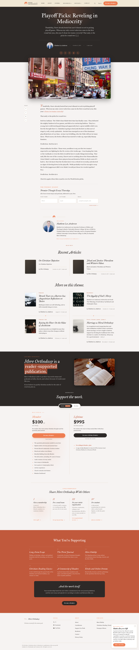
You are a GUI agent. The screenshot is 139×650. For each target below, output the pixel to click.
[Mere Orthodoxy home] (31, 3)
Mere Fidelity (100, 622)
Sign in (100, 3)
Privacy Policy (79, 637)
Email (79, 196)
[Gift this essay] (73, 53)
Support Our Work (80, 628)
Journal (57, 3)
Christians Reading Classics (104, 625)
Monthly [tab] (76, 406)
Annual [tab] (65, 406)
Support (77, 3)
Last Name (62, 196)
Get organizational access (77, 519)
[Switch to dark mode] (77, 53)
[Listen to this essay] (61, 53)
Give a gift (37, 520)
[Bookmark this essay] (65, 53)
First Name (44, 196)
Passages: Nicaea (101, 628)
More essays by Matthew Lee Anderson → (68, 238)
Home (43, 3)
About (50, 3)
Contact (87, 3)
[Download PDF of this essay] (69, 53)
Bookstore (77, 631)
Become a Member (110, 3)
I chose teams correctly (53, 111)
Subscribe (93, 205)
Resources (67, 3)
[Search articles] (94, 3)
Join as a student (96, 520)
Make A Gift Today (119, 644)
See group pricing (59, 520)
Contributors (78, 625)
